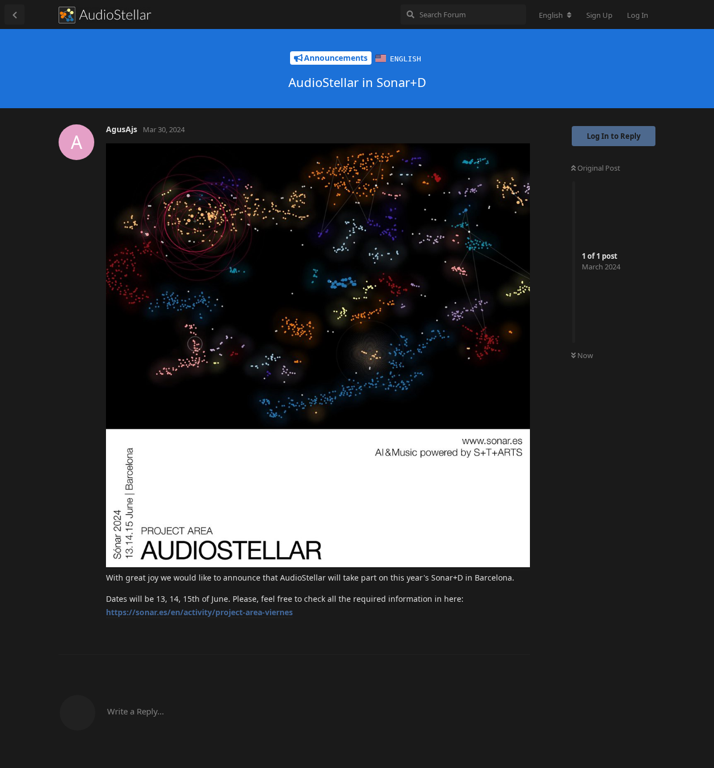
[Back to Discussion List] (14, 14)
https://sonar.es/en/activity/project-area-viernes (199, 612)
